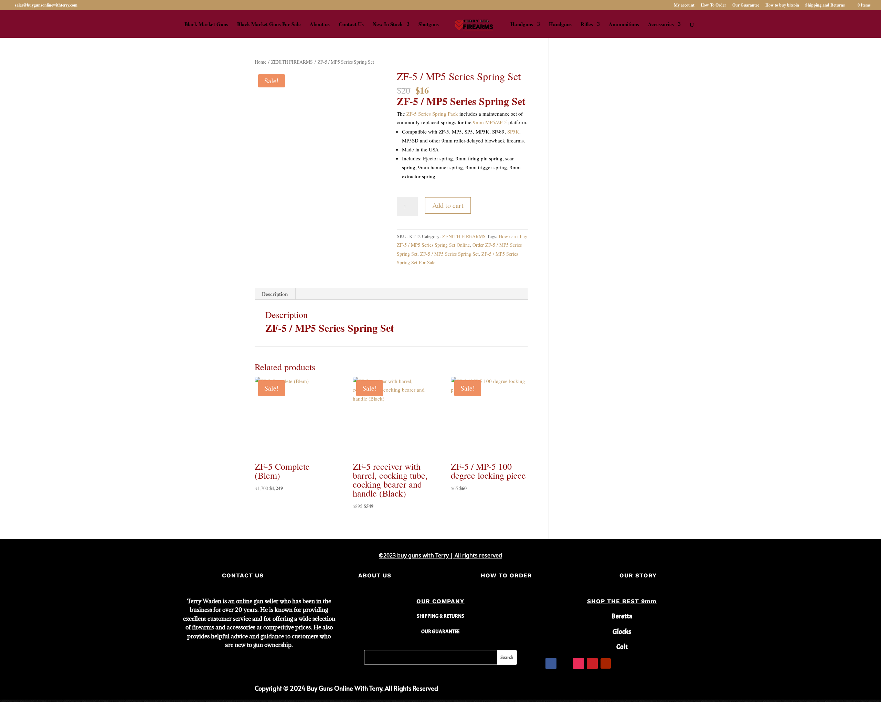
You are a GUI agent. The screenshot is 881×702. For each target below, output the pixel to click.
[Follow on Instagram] (578, 663)
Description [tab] (275, 294)
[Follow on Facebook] (550, 663)
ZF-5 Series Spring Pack (432, 113)
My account (684, 5)
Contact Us (351, 25)
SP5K (513, 131)
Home (260, 61)
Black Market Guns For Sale (269, 25)
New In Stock (388, 25)
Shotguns (428, 25)
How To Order (713, 5)
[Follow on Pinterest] (592, 663)
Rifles (587, 25)
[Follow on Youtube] (606, 663)
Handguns (521, 25)
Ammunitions (624, 25)
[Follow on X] (564, 663)
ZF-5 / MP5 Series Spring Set (449, 254)
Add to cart (448, 205)
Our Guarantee (745, 5)
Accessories (661, 25)
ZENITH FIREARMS (292, 61)
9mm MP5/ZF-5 (490, 122)
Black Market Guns (206, 25)
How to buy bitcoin (782, 5)
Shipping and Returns (825, 5)
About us (320, 25)
